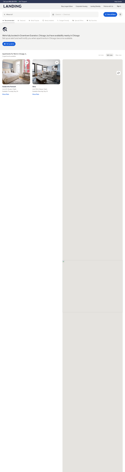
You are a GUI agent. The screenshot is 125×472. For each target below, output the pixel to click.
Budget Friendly (64, 20)
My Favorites (93, 20)
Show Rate (5, 94)
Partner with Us (108, 6)
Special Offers (79, 20)
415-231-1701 (13, 1)
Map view (118, 55)
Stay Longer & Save (67, 6)
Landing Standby (95, 6)
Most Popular (35, 20)
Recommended (9, 20)
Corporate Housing (81, 6)
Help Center (118, 1)
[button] (75, 14)
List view (101, 55)
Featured (22, 20)
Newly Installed (49, 20)
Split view (109, 55)
